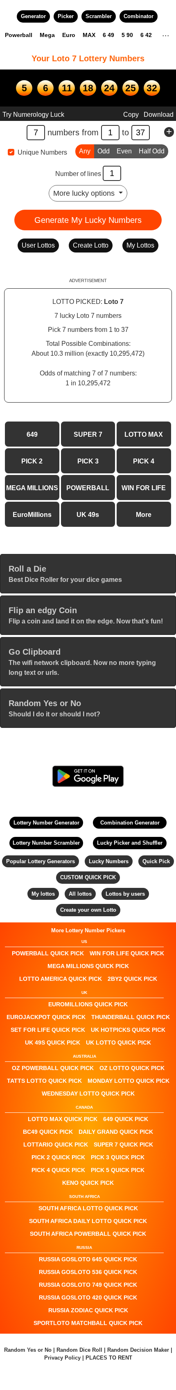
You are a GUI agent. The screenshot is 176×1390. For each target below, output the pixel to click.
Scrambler (99, 16)
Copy (131, 114)
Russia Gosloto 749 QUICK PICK (88, 1284)
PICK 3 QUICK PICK (117, 1157)
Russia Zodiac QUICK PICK (88, 1310)
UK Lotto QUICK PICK (118, 1042)
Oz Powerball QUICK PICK (53, 1068)
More (143, 514)
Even (124, 151)
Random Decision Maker (138, 1350)
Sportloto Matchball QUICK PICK (88, 1323)
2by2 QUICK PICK (132, 978)
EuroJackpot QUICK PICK (46, 1017)
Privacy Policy (62, 1358)
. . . (165, 34)
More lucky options (85, 193)
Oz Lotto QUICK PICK (132, 1068)
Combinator (138, 16)
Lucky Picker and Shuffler (129, 843)
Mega (47, 35)
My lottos (43, 894)
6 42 (146, 35)
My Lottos (140, 245)
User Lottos (38, 245)
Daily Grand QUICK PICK (116, 1131)
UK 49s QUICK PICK (52, 1042)
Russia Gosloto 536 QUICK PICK (88, 1272)
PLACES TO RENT (109, 1358)
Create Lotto (90, 245)
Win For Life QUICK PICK (127, 953)
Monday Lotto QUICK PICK (128, 1080)
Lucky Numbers (109, 861)
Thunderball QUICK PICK (130, 1017)
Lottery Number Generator (46, 823)
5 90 (127, 35)
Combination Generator (130, 823)
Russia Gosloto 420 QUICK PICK (88, 1297)
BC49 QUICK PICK (48, 1131)
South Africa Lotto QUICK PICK (88, 1208)
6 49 (108, 35)
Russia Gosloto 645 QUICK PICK (88, 1259)
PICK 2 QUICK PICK (58, 1157)
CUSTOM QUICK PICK (88, 877)
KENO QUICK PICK (88, 1182)
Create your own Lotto (88, 910)
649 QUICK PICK (125, 1119)
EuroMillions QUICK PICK (88, 1004)
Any (84, 151)
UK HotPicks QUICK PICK (128, 1029)
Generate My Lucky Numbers (88, 220)
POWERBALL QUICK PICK (48, 953)
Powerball (18, 35)
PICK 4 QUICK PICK (58, 1170)
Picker (66, 16)
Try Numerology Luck (33, 114)
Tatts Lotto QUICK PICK (44, 1080)
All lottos (80, 894)
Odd (103, 151)
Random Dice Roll (80, 1350)
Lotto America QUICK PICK (60, 978)
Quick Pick (156, 861)
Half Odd (152, 151)
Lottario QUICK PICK (55, 1144)
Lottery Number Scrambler (46, 843)
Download (159, 114)
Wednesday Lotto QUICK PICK (88, 1093)
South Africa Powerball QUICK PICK (88, 1233)
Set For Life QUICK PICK (48, 1029)
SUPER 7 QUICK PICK (123, 1144)
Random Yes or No (28, 1350)
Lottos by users (125, 894)
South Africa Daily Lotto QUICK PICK (88, 1221)
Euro (68, 35)
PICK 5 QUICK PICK (117, 1170)
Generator (33, 16)
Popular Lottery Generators (40, 861)
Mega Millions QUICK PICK (88, 966)
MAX (89, 35)
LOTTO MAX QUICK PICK (62, 1119)
